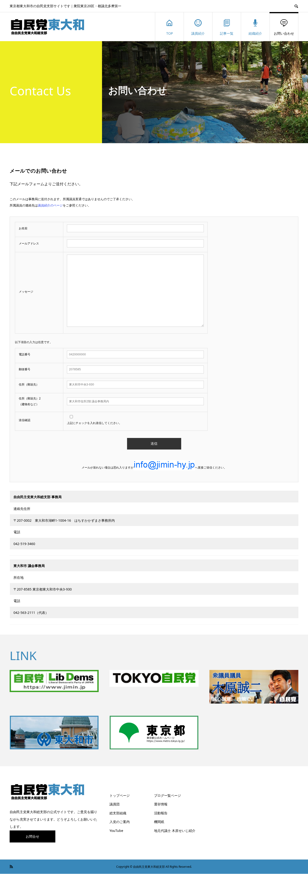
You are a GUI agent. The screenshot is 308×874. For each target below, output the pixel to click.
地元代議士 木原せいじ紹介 (174, 830)
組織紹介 (255, 33)
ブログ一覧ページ (167, 795)
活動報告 (160, 813)
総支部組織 (117, 813)
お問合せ (32, 836)
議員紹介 (198, 33)
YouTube (116, 830)
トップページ (119, 795)
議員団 (114, 804)
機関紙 (159, 821)
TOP (169, 33)
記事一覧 (226, 33)
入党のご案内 (119, 821)
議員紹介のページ (50, 205)
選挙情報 (160, 804)
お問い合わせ (284, 33)
